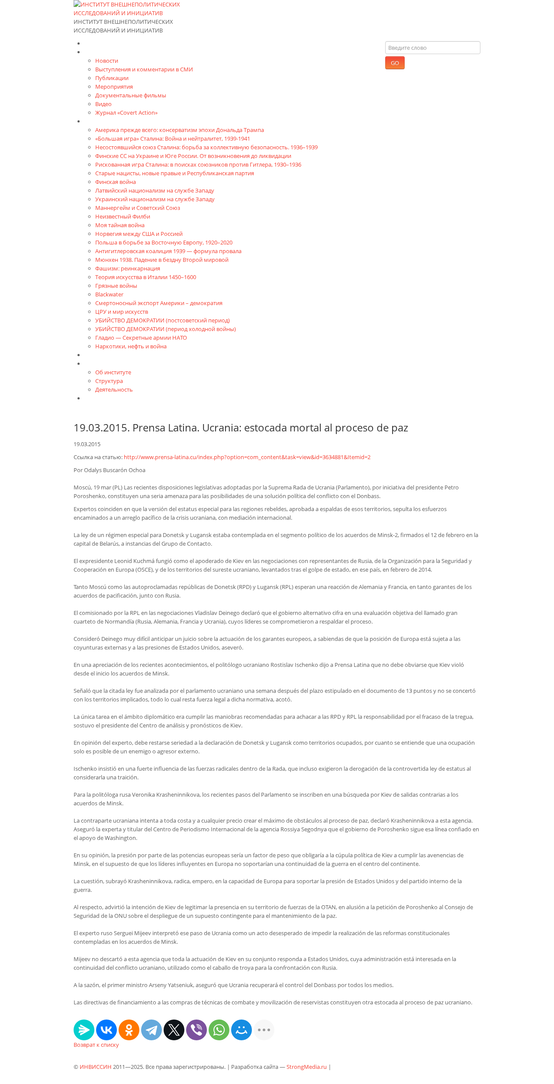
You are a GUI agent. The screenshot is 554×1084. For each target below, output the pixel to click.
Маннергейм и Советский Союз (137, 208)
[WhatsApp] (219, 1030)
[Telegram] (151, 1030)
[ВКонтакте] (106, 1030)
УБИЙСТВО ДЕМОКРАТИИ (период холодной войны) (165, 329)
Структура (109, 381)
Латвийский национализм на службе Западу (154, 190)
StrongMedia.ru (307, 1067)
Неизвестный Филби (122, 216)
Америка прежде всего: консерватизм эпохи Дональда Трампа (179, 130)
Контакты (98, 398)
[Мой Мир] (241, 1030)
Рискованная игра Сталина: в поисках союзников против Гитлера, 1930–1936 (198, 164)
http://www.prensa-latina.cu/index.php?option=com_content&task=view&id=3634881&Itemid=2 (247, 457)
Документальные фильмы (130, 95)
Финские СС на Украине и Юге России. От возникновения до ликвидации (193, 156)
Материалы (101, 52)
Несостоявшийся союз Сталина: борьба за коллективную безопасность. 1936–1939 (206, 147)
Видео (103, 104)
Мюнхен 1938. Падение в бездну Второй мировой (162, 260)
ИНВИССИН (96, 1067)
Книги (93, 121)
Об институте (113, 372)
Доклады (97, 355)
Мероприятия (114, 86)
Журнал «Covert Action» (126, 112)
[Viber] (196, 1030)
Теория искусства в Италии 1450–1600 (145, 277)
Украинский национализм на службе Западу (155, 199)
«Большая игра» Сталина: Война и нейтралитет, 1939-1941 (172, 138)
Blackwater (109, 294)
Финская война (115, 182)
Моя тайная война (120, 225)
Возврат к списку (96, 1045)
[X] (174, 1030)
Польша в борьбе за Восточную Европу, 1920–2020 (163, 242)
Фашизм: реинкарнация (127, 268)
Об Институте (105, 363)
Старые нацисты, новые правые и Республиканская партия (174, 173)
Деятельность (114, 389)
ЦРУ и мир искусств (121, 311)
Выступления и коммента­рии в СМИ (144, 69)
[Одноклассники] (129, 1030)
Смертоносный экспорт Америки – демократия (158, 303)
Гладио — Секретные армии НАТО (141, 337)
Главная (96, 43)
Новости (106, 60)
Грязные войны (116, 285)
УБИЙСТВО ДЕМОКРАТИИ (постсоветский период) (162, 320)
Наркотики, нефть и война (131, 346)
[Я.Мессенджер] (84, 1030)
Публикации (112, 78)
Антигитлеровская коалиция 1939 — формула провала (168, 251)
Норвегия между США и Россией (139, 234)
